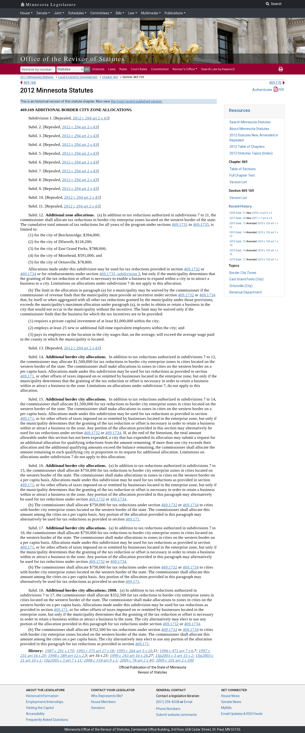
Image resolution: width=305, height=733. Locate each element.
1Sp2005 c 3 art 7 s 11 (62, 660)
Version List (238, 182)
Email (188, 702)
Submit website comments (176, 715)
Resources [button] (239, 110)
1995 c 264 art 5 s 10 (134, 651)
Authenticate (262, 90)
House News (230, 696)
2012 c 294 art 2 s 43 (90, 118)
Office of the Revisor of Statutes (72, 58)
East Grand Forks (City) (246, 279)
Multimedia (149, 13)
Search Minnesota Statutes (250, 122)
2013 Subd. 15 (237, 241)
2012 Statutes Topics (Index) (251, 153)
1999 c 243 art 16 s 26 (129, 655)
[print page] (281, 69)
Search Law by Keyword (217, 69)
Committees (99, 13)
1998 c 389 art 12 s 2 (66, 655)
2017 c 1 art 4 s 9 (262, 218)
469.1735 (201, 224)
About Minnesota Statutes (249, 129)
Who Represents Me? (107, 696)
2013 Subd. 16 (237, 250)
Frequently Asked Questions (47, 720)
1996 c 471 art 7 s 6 (176, 651)
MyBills (226, 708)
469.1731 (180, 224)
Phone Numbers (168, 709)
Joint (57, 13)
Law (131, 13)
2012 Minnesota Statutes (37, 77)
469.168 (30, 82)
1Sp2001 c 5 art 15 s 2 (174, 655)
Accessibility (35, 714)
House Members (103, 702)
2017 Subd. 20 (237, 218)
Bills (119, 13)
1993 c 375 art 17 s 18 (95, 651)
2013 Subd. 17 (237, 259)
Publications (174, 13)
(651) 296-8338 (167, 702)
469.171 (27, 376)
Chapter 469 (110, 77)
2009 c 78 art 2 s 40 (136, 660)
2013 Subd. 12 (237, 223)
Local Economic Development (77, 77)
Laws (112, 69)
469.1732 (192, 269)
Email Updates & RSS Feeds (242, 714)
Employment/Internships (44, 702)
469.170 (275, 82)
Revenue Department (245, 292)
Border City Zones (242, 273)
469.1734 (28, 274)
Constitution (160, 69)
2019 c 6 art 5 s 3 (262, 212)
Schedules (76, 13)
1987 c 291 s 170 (59, 651)
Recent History (240, 206)
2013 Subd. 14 (237, 232)
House (25, 13)
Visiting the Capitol (40, 708)
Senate (41, 13)
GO (87, 69)
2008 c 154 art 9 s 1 (100, 660)
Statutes (98, 69)
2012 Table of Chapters (247, 147)
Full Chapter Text (242, 175)
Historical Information (42, 696)
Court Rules (139, 69)
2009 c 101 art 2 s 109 (175, 660)
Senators (98, 708)
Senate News (231, 702)
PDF (281, 90)
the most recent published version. (137, 101)
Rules (123, 69)
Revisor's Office (184, 69)
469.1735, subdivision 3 (119, 274)
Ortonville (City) (241, 286)
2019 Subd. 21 (237, 212)
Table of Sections (242, 169)
